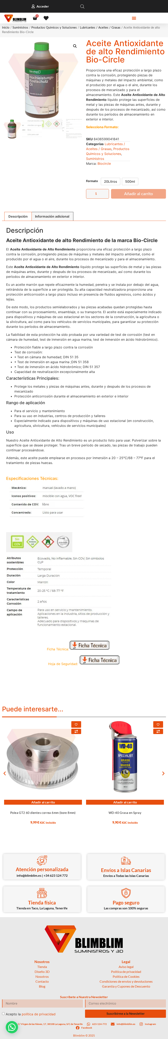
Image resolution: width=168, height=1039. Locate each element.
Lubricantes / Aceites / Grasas (100, 27)
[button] (134, 18)
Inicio (5, 27)
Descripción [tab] (18, 216)
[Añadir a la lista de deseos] (76, 724)
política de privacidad (39, 1014)
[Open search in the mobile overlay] (82, 6)
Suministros (20, 27)
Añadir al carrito (138, 194)
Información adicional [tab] (52, 216)
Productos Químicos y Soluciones (54, 27)
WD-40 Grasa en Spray (125, 812)
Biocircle (104, 163)
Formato (92, 181)
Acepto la (31, 1014)
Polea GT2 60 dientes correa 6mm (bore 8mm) (43, 812)
